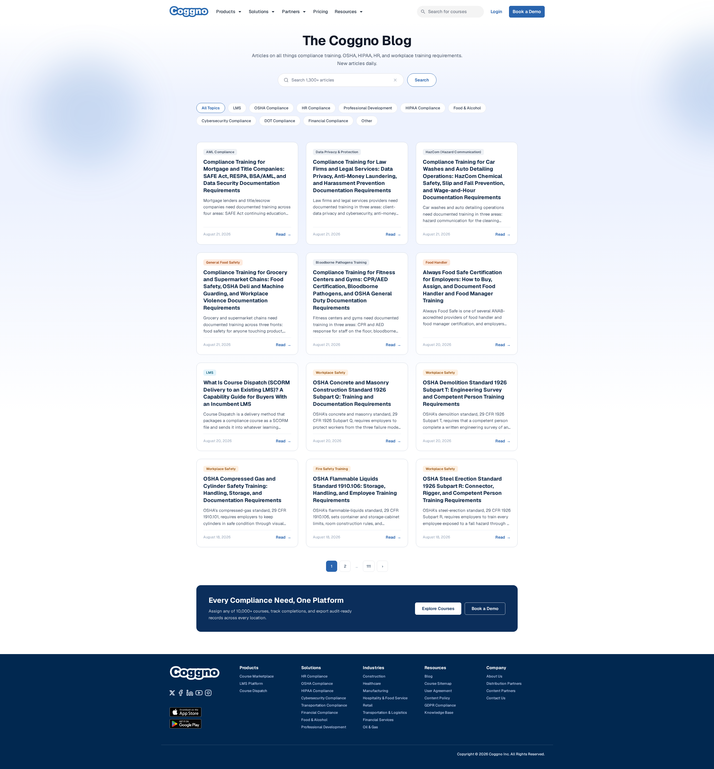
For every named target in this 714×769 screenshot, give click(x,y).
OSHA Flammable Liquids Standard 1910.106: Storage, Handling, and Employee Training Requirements (355, 489)
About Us (494, 676)
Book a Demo (527, 12)
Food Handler (436, 262)
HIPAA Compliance (423, 107)
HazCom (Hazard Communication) (453, 152)
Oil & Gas (370, 727)
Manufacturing (375, 690)
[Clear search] (395, 80)
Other (366, 120)
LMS (237, 107)
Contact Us (495, 698)
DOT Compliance (279, 120)
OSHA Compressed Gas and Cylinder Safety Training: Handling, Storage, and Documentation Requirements (242, 489)
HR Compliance (316, 107)
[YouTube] (199, 693)
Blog (428, 676)
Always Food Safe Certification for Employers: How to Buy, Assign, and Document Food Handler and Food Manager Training (462, 286)
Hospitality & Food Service (385, 698)
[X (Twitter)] (172, 692)
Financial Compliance (328, 120)
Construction (374, 676)
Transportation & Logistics (385, 712)
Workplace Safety (330, 372)
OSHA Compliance (271, 107)
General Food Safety (223, 262)
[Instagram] (208, 693)
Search (422, 80)
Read (283, 234)
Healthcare (372, 683)
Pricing (320, 12)
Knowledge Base (438, 712)
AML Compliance (220, 152)
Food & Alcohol (467, 107)
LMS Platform (251, 683)
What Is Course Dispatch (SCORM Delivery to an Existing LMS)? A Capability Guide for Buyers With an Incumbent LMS (246, 393)
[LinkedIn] (189, 693)
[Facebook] (180, 693)
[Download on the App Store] (197, 712)
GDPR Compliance (440, 705)
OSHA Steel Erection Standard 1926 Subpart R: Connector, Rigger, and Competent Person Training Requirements (462, 489)
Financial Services (378, 719)
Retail (368, 705)
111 (368, 566)
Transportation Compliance (324, 705)
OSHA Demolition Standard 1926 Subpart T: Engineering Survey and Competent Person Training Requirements (465, 393)
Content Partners (500, 690)
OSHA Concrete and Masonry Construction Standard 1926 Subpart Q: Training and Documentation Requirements (352, 393)
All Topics (211, 107)
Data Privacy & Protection (337, 152)
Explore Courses (438, 608)
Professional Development (368, 107)
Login (496, 12)
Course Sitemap (438, 683)
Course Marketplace (257, 676)
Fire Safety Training (332, 469)
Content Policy (437, 698)
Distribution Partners (504, 683)
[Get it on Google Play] (197, 724)
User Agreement (438, 690)
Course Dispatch (253, 690)
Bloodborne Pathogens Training (341, 262)
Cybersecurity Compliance (226, 120)
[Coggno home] (189, 11)
